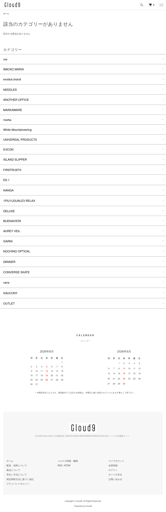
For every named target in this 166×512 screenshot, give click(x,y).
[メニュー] (161, 5)
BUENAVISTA (12, 221)
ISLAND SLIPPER (15, 159)
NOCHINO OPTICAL (16, 251)
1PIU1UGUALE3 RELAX (19, 200)
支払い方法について (16, 474)
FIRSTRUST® (12, 170)
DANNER (9, 261)
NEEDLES (10, 89)
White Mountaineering (17, 129)
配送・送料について (16, 465)
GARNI (7, 241)
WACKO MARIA (13, 69)
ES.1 (6, 180)
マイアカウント (116, 460)
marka (7, 120)
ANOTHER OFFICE (16, 99)
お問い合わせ (115, 479)
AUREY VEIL (11, 231)
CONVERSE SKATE (16, 272)
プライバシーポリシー (17, 483)
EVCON (8, 149)
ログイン (113, 469)
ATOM (67, 465)
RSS (60, 465)
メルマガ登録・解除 (68, 460)
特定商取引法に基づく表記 (20, 479)
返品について (13, 469)
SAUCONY (10, 293)
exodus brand (12, 79)
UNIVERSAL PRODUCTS (20, 139)
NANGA (8, 190)
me (5, 59)
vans (6, 282)
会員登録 (113, 465)
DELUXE (9, 211)
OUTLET (9, 303)
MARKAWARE (12, 110)
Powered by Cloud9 (83, 506)
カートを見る (115, 474)
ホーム (6, 13)
